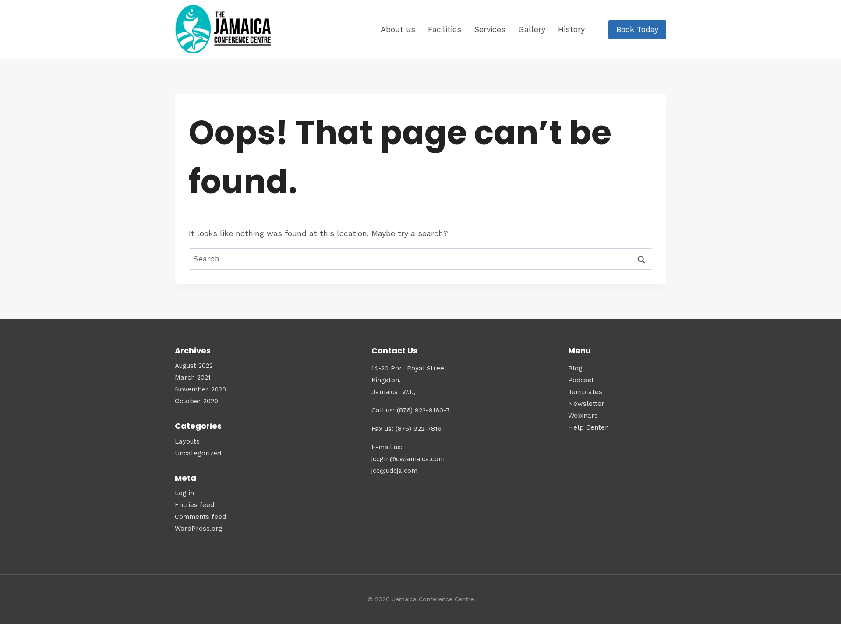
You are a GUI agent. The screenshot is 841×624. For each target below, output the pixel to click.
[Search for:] (420, 258)
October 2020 (196, 401)
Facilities (444, 29)
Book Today (637, 29)
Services (489, 29)
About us (398, 29)
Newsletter (586, 404)
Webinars (583, 416)
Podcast (581, 380)
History (571, 29)
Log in (184, 493)
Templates (585, 392)
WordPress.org (199, 528)
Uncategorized (198, 453)
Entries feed (194, 505)
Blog (575, 368)
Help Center (588, 427)
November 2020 (200, 389)
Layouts (187, 441)
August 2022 (194, 366)
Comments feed (200, 517)
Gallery (531, 29)
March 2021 (193, 377)
